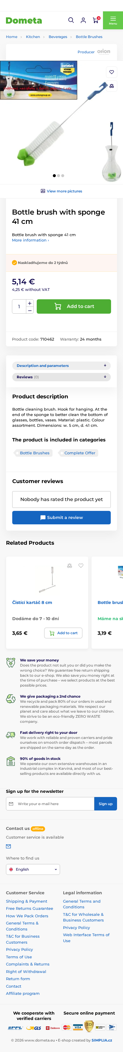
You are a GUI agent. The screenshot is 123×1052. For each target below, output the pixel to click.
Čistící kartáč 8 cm (32, 602)
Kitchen (33, 36)
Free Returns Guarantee (29, 908)
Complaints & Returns (28, 964)
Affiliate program (23, 993)
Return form (18, 978)
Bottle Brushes (89, 36)
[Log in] (83, 20)
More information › (30, 240)
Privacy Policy (19, 949)
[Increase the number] (29, 303)
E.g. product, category (41, 48)
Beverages (58, 36)
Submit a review (64, 517)
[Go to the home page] (24, 20)
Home (11, 36)
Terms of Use (19, 956)
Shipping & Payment (26, 901)
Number (19, 307)
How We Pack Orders (27, 915)
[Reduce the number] (29, 310)
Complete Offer (79, 452)
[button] (71, 20)
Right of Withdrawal (26, 971)
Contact (13, 986)
